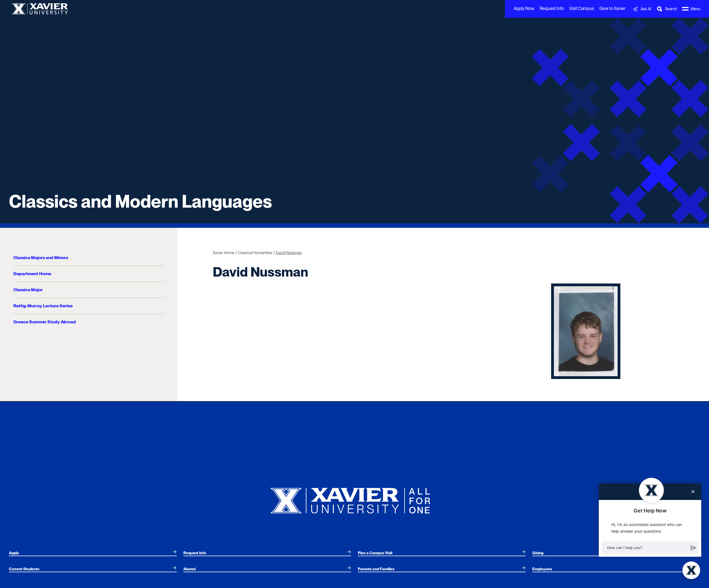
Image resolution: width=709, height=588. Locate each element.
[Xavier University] (354, 498)
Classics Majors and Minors (40, 257)
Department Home (32, 273)
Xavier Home (223, 253)
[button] (650, 547)
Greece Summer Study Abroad (44, 321)
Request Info (552, 8)
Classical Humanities (255, 253)
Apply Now (524, 8)
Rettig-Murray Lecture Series (43, 305)
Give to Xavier (612, 8)
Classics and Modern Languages (140, 201)
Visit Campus (581, 8)
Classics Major (28, 289)
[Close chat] (693, 491)
